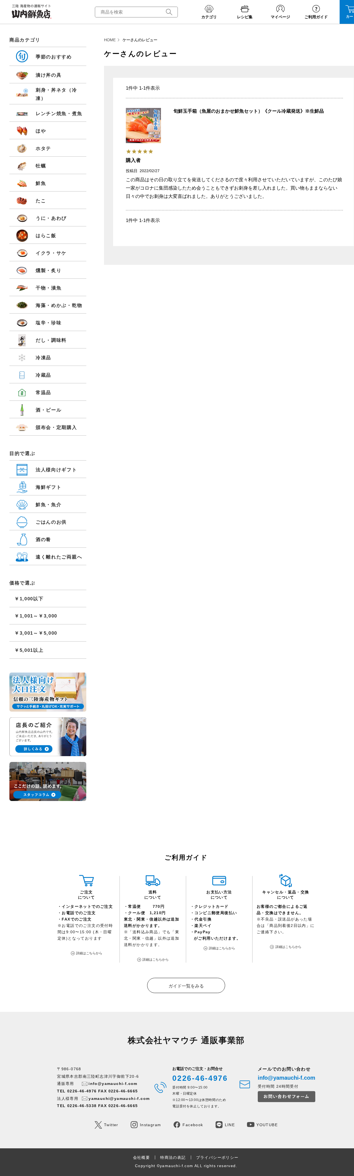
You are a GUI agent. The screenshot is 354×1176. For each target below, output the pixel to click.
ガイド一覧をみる (186, 986)
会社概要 (141, 1157)
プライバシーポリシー (217, 1157)
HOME (110, 40)
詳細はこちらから (89, 953)
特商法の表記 (173, 1157)
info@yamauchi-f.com (112, 1083)
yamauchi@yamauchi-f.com (119, 1098)
